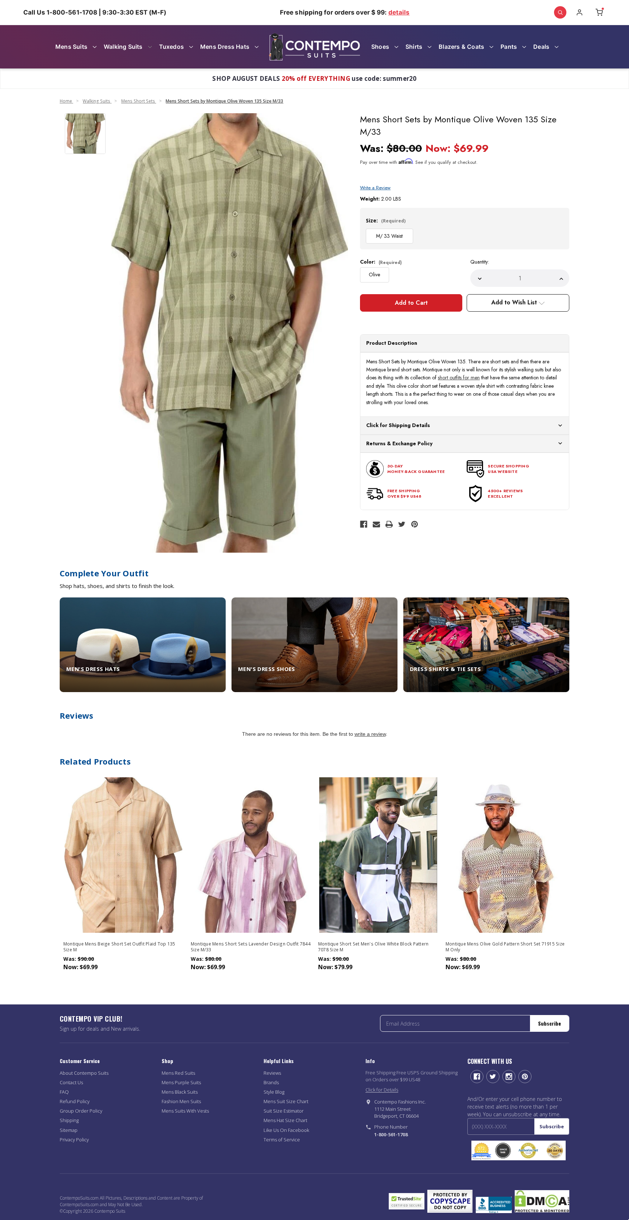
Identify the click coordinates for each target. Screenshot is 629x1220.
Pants (509, 46)
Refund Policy (75, 1101)
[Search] (560, 12)
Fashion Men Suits (181, 1101)
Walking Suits (123, 46)
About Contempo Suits (84, 1073)
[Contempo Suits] (314, 46)
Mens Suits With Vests (185, 1111)
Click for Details (381, 1089)
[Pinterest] (414, 524)
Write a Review (375, 187)
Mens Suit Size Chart (286, 1101)
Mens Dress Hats (224, 46)
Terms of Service (282, 1139)
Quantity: (479, 261)
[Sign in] (579, 12)
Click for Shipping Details (398, 425)
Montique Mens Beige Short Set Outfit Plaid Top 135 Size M (119, 947)
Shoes (380, 46)
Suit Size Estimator (284, 1111)
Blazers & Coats (461, 46)
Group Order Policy (81, 1111)
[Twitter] (402, 524)
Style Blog (274, 1092)
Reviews (272, 1073)
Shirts (414, 46)
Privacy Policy (74, 1139)
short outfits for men (459, 377)
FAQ (64, 1092)
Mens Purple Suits (181, 1082)
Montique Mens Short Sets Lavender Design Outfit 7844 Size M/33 (250, 947)
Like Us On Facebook (286, 1130)
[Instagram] (508, 1076)
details (399, 12)
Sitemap (69, 1130)
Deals (541, 46)
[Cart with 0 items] (599, 12)
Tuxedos (171, 46)
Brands (271, 1082)
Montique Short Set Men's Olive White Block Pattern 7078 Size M (373, 947)
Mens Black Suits (180, 1092)
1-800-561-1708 (391, 1134)
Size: (386, 220)
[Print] (389, 524)
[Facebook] (363, 524)
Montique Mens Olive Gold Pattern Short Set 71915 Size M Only (505, 947)
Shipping (69, 1120)
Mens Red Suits (178, 1073)
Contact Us (71, 1082)
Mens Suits (71, 46)
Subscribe (549, 1023)
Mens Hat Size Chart (285, 1120)
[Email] (376, 524)
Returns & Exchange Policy (399, 443)
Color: (381, 261)
